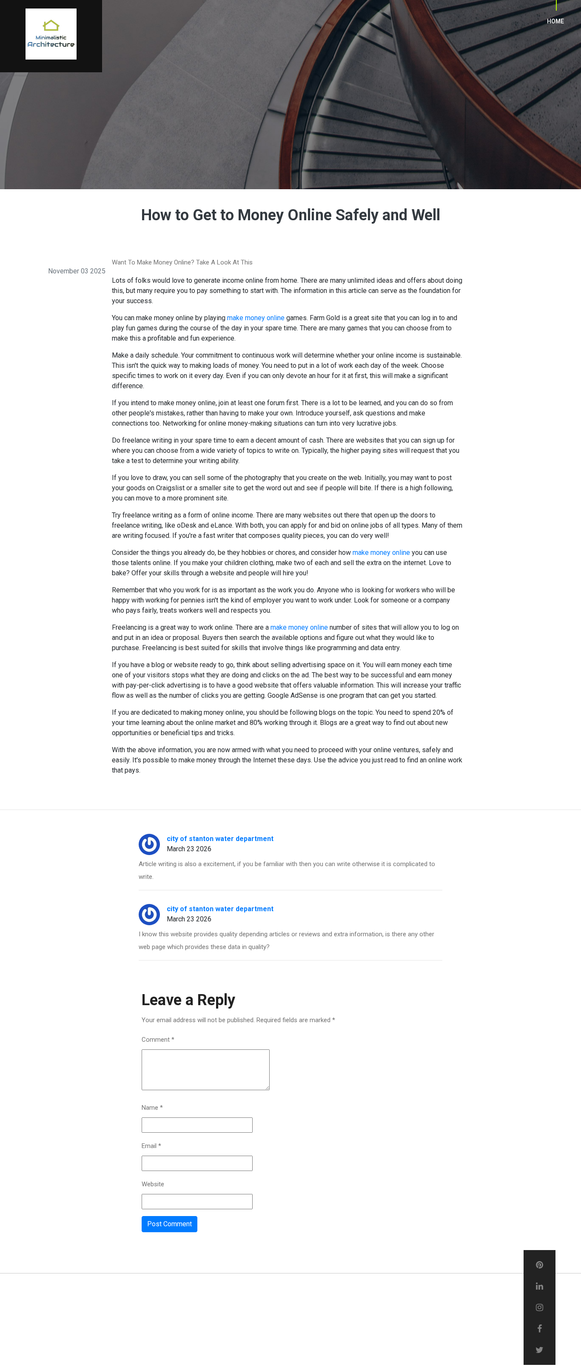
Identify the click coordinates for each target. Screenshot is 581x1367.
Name (152, 1107)
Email (151, 1146)
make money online (256, 318)
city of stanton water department (220, 839)
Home (555, 21)
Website (153, 1184)
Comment (158, 1039)
